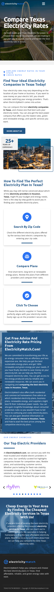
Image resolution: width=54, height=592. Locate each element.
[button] (43, 3)
